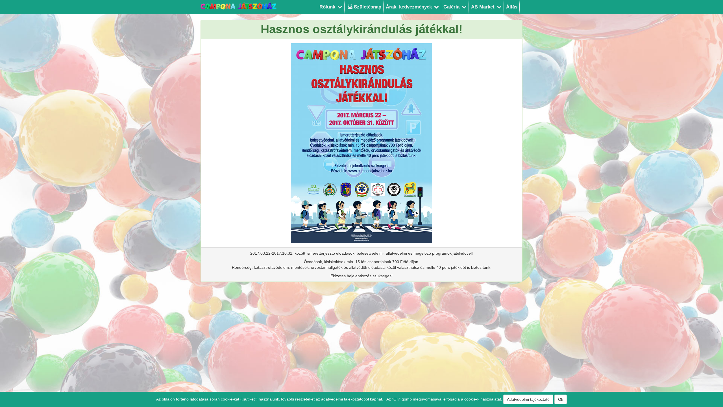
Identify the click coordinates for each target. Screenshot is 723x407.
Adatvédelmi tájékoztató (528, 399)
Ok (560, 399)
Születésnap (366, 7)
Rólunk (328, 7)
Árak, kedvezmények (409, 7)
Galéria (452, 7)
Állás (511, 7)
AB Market (483, 7)
